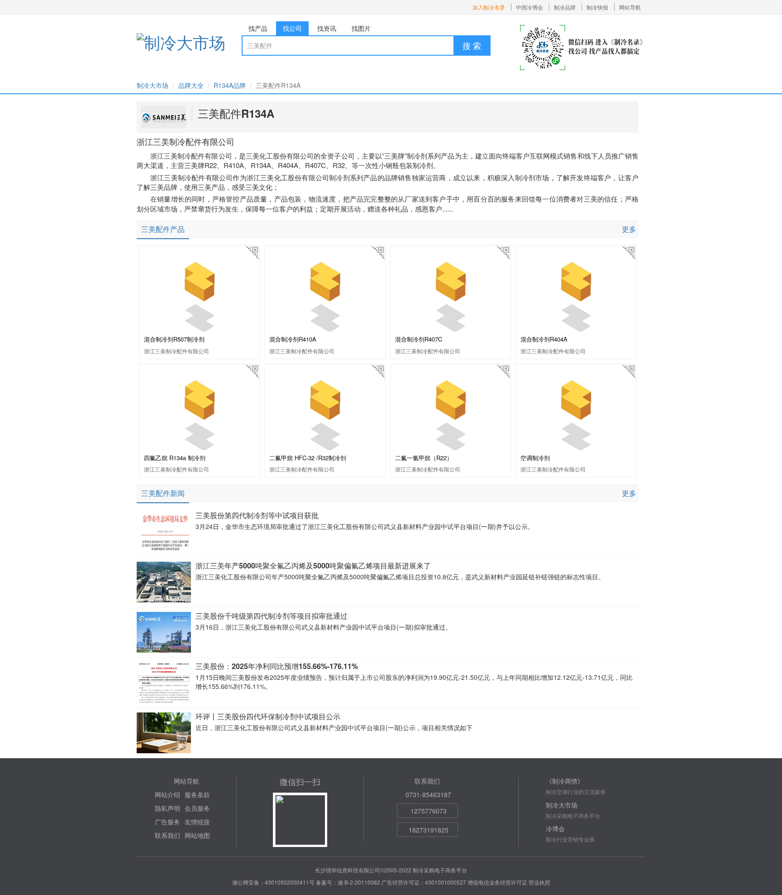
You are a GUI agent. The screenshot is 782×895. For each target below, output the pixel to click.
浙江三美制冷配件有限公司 (176, 351)
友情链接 (197, 821)
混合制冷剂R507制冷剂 (174, 339)
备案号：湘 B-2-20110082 (348, 882)
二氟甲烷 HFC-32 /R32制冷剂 (307, 457)
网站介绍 (167, 794)
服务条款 (197, 794)
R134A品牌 (230, 85)
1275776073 (428, 810)
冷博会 (555, 828)
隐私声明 (167, 808)
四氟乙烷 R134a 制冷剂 (174, 457)
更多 (629, 229)
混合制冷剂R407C (418, 339)
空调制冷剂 (535, 457)
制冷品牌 (565, 7)
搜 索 (472, 45)
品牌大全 (191, 85)
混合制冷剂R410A (292, 339)
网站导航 (630, 7)
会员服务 (197, 808)
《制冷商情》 (565, 780)
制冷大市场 (152, 85)
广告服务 (167, 821)
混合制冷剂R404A (543, 339)
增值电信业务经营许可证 (497, 882)
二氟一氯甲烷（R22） (424, 457)
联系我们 (167, 835)
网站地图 (197, 835)
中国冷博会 (529, 7)
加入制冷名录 (488, 7)
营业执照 (539, 882)
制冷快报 (597, 7)
